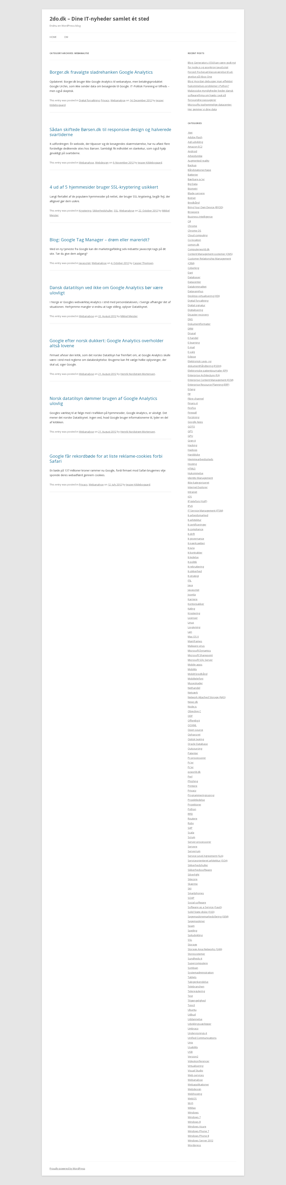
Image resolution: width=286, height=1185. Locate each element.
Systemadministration (201, 972)
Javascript (84, 263)
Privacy (105, 100)
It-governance (196, 538)
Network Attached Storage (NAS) (206, 697)
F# (189, 394)
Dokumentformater (199, 324)
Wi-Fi (190, 1103)
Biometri (192, 188)
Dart (190, 272)
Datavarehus (195, 291)
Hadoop (192, 450)
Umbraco (193, 1028)
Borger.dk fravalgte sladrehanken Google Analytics (101, 72)
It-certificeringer (197, 524)
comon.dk (193, 244)
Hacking (192, 445)
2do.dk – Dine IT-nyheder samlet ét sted (99, 18)
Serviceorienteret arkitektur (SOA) (207, 860)
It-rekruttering (196, 566)
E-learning (194, 342)
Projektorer (194, 804)
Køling (191, 608)
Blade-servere (196, 193)
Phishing (193, 781)
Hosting (192, 464)
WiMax (192, 1108)
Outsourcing (195, 748)
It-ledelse (193, 557)
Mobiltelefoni (195, 678)
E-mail (191, 347)
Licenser (193, 618)
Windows (193, 1112)
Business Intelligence (200, 216)
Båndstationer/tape (199, 170)
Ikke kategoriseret (198, 482)
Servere (192, 846)
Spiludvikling (195, 935)
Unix (190, 1042)
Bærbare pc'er (196, 179)
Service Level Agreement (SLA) (205, 856)
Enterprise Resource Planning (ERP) (208, 384)
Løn (190, 632)
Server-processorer (199, 842)
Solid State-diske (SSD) (201, 912)
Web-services (196, 1075)
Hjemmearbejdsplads (200, 459)
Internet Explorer (198, 487)
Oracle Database (198, 744)
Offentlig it (194, 720)
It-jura (191, 548)
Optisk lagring (196, 739)
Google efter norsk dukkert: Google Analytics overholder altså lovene (106, 343)
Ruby (191, 823)
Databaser (194, 277)
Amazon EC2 (195, 146)
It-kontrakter (195, 552)
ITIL (189, 580)
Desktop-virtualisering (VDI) (204, 296)
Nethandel (194, 688)
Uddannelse (195, 1019)
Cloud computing (197, 235)
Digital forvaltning (89, 100)
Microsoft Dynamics (199, 650)
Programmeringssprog (201, 795)
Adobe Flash (195, 137)
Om (66, 37)
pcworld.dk (194, 772)
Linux (191, 622)
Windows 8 (194, 1122)
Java (190, 585)
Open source (195, 730)
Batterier (193, 174)
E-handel (193, 338)
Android (192, 151)
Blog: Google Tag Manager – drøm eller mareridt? (99, 239)
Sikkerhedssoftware (200, 870)
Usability (193, 1047)
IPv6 (190, 506)
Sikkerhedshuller (102, 210)
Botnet (192, 198)
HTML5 (192, 468)
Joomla (192, 594)
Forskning (193, 417)
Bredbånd (194, 202)
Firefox (192, 408)
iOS (190, 496)
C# (189, 221)
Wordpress (194, 1145)
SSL (116, 210)
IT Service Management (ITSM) (205, 510)
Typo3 (191, 1005)
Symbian (193, 968)
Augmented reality (198, 160)
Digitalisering (195, 310)
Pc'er (191, 762)
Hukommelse (195, 473)
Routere (192, 818)
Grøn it (192, 440)
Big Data (192, 184)
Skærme (193, 884)
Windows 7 (194, 1117)
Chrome (192, 226)
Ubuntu (192, 1010)
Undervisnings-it (197, 1033)
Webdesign (102, 162)
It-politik (192, 562)
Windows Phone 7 (198, 1131)
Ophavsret (194, 734)
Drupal (192, 333)
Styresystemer (196, 954)
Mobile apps (195, 664)
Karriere (192, 599)
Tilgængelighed (197, 1000)
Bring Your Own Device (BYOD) (205, 207)
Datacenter (194, 282)
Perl (190, 776)
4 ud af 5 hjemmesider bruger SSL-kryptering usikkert (104, 187)
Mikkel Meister (129, 316)
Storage (192, 944)
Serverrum (194, 851)
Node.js (192, 706)
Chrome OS (194, 230)
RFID (190, 814)
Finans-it (193, 403)
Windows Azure (197, 1126)
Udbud (192, 1014)
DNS (190, 319)
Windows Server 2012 (200, 1140)
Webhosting (195, 1094)
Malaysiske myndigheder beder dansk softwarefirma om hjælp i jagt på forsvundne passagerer (210, 95)
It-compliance (195, 529)
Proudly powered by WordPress (67, 1168)
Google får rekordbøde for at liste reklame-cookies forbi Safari (106, 458)
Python (192, 809)
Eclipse (192, 356)
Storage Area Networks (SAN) (205, 949)
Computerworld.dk (199, 249)
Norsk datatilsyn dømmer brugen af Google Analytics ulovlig (103, 400)
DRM (190, 328)
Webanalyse (118, 100)
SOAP (191, 898)
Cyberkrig (193, 268)
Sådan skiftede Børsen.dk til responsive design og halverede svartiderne (110, 131)
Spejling (192, 930)
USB (190, 1052)
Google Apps (195, 422)
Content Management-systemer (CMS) (210, 254)
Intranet (192, 492)
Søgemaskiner (196, 921)
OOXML (192, 725)
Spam (191, 926)
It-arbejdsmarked (198, 515)
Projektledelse (196, 800)
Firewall (192, 412)
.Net (190, 132)
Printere (192, 786)
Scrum (191, 837)
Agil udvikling (195, 142)
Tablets (192, 977)
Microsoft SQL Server (200, 660)
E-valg (191, 352)
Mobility (192, 669)
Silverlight (193, 874)
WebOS (192, 1098)
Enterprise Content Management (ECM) (210, 380)
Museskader (195, 683)
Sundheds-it (195, 958)
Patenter (193, 753)
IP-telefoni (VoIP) (197, 501)
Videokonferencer (198, 1061)
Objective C (194, 711)
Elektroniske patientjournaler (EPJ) (208, 370)
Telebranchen (196, 986)
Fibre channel (196, 398)
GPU (190, 436)
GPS (190, 431)
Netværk (193, 692)
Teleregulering (196, 991)
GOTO (191, 426)
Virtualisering (195, 1066)
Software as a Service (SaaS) (205, 907)
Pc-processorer (197, 758)
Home (53, 37)
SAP (190, 828)
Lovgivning (194, 627)
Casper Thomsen (143, 263)
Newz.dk (193, 702)
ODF (190, 716)
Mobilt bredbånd (197, 674)
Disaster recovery (198, 314)
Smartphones (196, 893)
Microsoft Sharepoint (200, 655)
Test (190, 996)
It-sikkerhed (195, 571)
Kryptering (85, 210)
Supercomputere (198, 963)
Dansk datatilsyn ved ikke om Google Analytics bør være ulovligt (106, 289)
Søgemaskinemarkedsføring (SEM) (208, 916)
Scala (191, 832)
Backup (192, 165)
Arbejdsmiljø (195, 156)
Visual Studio (195, 1070)
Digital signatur (196, 305)
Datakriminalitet (197, 286)
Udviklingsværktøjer (199, 1024)
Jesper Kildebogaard (150, 162)
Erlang (191, 389)
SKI (189, 888)
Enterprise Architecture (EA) (204, 375)
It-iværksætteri (196, 543)
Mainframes (195, 641)
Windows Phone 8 (198, 1136)
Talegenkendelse (198, 982)
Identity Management (200, 478)
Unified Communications (202, 1038)
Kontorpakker (196, 604)
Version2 (193, 1056)
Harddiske (194, 454)
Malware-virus (196, 646)
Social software (197, 902)
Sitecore (192, 879)
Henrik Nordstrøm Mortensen (137, 374)
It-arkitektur (194, 520)
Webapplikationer (198, 1084)
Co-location (194, 240)
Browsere (193, 212)
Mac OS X (193, 636)
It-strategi (193, 576)
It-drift (191, 534)
